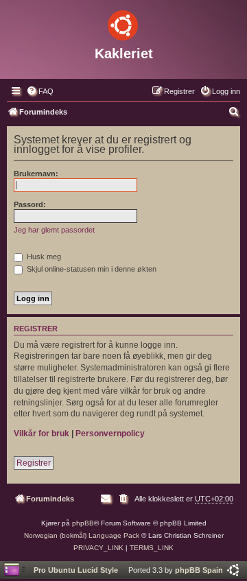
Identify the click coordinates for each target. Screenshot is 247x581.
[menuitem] (40, 91)
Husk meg (43, 256)
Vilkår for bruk (41, 433)
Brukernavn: (36, 173)
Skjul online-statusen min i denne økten (90, 269)
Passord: (30, 204)
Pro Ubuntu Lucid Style (76, 570)
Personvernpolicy (110, 433)
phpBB (83, 523)
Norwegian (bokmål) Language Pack (81, 535)
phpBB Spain (199, 570)
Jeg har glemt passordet (54, 230)
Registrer (33, 463)
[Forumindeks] (123, 22)
